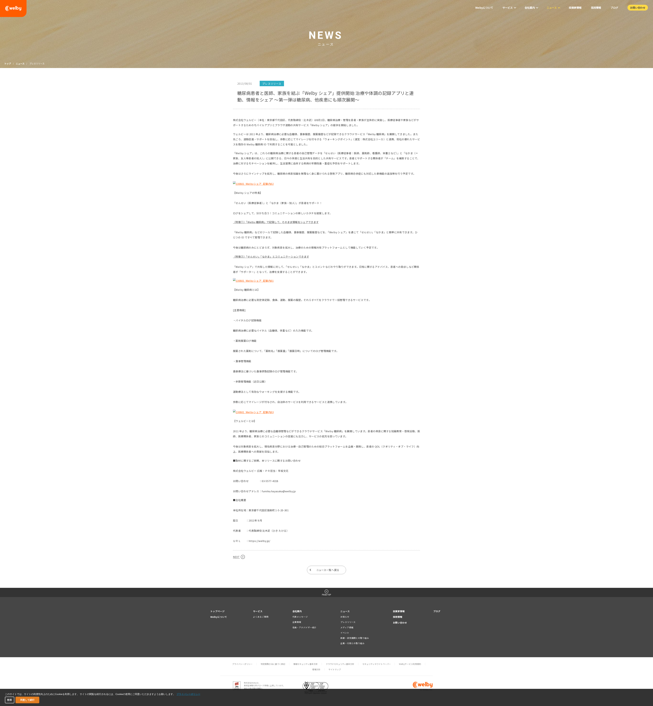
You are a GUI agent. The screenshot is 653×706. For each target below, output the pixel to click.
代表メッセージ (300, 616)
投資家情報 (399, 611)
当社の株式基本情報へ (253, 688)
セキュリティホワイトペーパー (376, 664)
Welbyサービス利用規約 (410, 664)
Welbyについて (218, 616)
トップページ (217, 611)
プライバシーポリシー (242, 664)
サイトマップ (335, 669)
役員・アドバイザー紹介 (304, 627)
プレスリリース (348, 621)
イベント (344, 632)
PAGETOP (326, 595)
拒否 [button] (9, 700)
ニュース (20, 63)
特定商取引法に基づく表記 (273, 664)
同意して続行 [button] (27, 700)
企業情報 (296, 621)
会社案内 (297, 611)
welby (13, 8)
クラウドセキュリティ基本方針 (340, 664)
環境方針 (316, 669)
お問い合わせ (400, 622)
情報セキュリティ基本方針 (305, 664)
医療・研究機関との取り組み (354, 637)
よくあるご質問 (260, 616)
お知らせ (344, 616)
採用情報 (398, 616)
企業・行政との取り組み (352, 643)
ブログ (436, 611)
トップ (7, 63)
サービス (258, 611)
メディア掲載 (346, 627)
